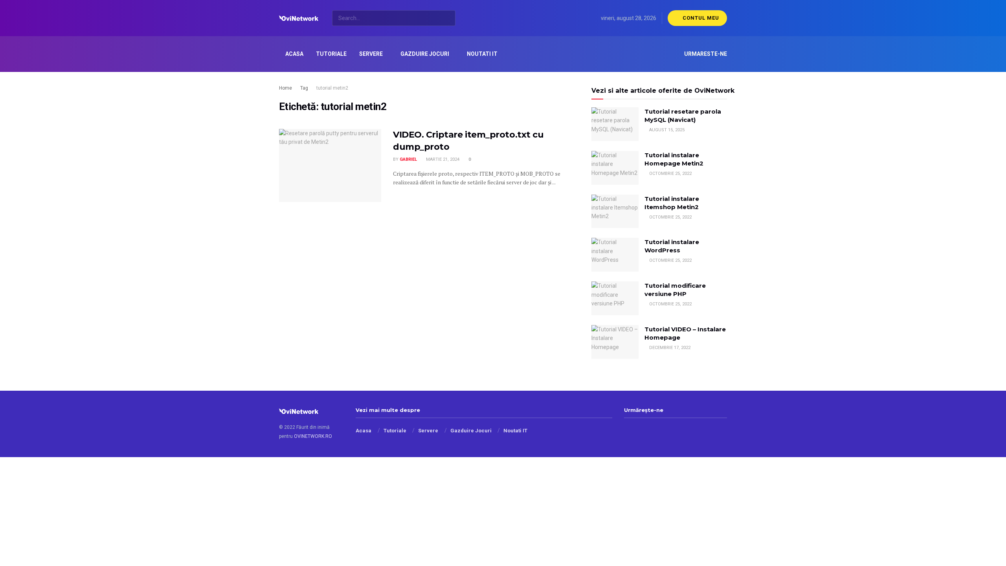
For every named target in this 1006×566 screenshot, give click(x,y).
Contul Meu (700, 18)
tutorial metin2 (332, 88)
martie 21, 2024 (442, 159)
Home (285, 88)
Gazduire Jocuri (424, 54)
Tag (304, 88)
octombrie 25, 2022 (670, 173)
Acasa (294, 54)
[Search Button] (447, 18)
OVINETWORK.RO (313, 436)
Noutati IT (482, 54)
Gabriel (408, 159)
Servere (371, 54)
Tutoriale (331, 54)
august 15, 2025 (666, 129)
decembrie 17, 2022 (669, 347)
